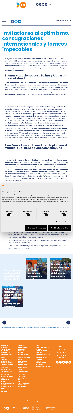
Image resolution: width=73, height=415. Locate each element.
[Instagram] (46, 4)
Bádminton (5, 351)
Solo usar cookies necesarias (36, 228)
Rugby (3, 388)
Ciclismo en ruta (7, 364)
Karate (38, 349)
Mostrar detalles (61, 222)
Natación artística (43, 366)
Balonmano (5, 356)
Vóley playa (22, 385)
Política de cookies (62, 356)
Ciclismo (4, 359)
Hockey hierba (23, 364)
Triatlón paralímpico (22, 377)
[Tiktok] (69, 362)
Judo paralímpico (42, 347)
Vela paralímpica (24, 383)
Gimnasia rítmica (24, 358)
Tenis (20, 369)
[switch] (27, 214)
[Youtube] (43, 4)
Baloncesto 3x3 (6, 354)
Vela (19, 380)
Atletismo (4, 346)
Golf (20, 359)
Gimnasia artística (25, 356)
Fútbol (20, 352)
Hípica (20, 363)
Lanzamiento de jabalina (41, 351)
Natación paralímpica (5, 368)
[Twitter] (37, 4)
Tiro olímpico (23, 373)
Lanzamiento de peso (43, 354)
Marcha (38, 361)
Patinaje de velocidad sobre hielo (7, 376)
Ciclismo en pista (7, 363)
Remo (3, 381)
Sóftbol (4, 392)
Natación (39, 364)
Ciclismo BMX (5, 361)
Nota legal (61, 352)
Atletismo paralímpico (5, 348)
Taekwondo (22, 368)
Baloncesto (5, 352)
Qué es (59, 346)
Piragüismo (5, 380)
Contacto (61, 349)
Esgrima (21, 351)
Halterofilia (22, 361)
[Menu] (3, 5)
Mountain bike (41, 363)
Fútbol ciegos (23, 354)
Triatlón (21, 374)
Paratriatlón (6, 373)
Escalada (21, 349)
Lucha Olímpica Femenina (41, 358)
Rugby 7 (3, 390)
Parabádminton (6, 371)
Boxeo (3, 358)
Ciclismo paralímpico (22, 346)
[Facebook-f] (40, 4)
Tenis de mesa (23, 371)
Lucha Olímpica (41, 356)
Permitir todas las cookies (59, 228)
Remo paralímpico (7, 386)
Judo (37, 346)
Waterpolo (22, 386)
